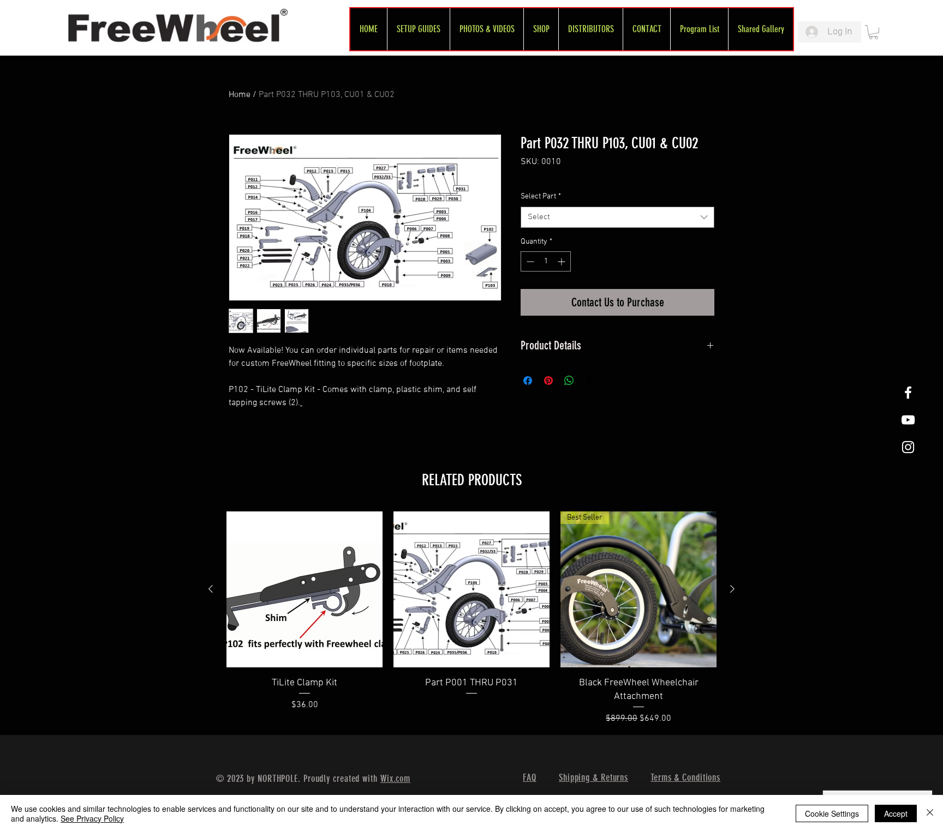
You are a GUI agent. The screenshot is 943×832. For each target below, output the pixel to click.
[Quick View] (304, 589)
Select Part (541, 196)
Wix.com (395, 779)
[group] (471, 618)
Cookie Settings (832, 813)
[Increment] (562, 261)
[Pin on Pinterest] (548, 380)
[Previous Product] (210, 588)
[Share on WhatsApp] (569, 380)
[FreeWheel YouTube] (908, 420)
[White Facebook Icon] (908, 392)
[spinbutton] (546, 261)
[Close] (929, 813)
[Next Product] (732, 588)
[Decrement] (529, 261)
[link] (873, 32)
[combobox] (617, 217)
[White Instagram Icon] (908, 447)
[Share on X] (589, 380)
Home (239, 94)
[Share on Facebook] (527, 380)
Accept (896, 813)
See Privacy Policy (92, 818)
